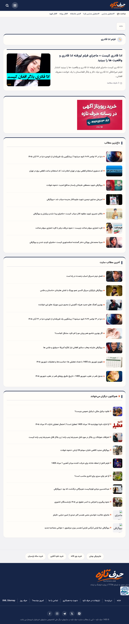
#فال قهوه (53, 13)
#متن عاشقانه (75, 13)
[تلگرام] (64, 613)
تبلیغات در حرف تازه (91, 600)
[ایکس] (72, 613)
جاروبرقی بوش (95, 556)
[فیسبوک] (49, 613)
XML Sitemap (8, 600)
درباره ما (108, 600)
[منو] (15, 5)
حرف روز (23, 600)
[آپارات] (79, 613)
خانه (121, 26)
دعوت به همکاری (70, 600)
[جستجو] (7, 5)
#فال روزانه (63, 13)
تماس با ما (53, 600)
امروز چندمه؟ (38, 600)
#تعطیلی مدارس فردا (91, 13)
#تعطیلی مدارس (108, 13)
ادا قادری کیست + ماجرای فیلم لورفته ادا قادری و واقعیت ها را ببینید (90, 58)
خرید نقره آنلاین (56, 556)
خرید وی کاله (76, 556)
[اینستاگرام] (57, 613)
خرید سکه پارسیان (35, 556)
